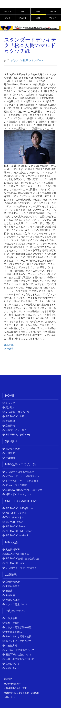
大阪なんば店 (12, 599)
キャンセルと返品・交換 (18, 636)
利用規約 (8, 678)
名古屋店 (10, 595)
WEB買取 (10, 457)
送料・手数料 (12, 622)
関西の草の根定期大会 (17, 554)
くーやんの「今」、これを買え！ (23, 480)
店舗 (38, 18)
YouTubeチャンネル (16, 512)
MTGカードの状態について (19, 650)
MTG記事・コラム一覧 (17, 411)
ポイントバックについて (18, 640)
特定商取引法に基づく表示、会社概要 (21, 692)
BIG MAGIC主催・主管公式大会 (22, 558)
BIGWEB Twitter (14, 521)
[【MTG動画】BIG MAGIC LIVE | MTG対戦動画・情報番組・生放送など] (30, 28)
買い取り (10, 407)
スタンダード (36, 60)
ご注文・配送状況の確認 (18, 627)
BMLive (53, 11)
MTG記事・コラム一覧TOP (19, 471)
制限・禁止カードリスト (18, 494)
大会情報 (22, 18)
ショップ (7, 11)
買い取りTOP (12, 448)
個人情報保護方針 (12, 683)
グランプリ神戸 (19, 60)
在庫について (12, 663)
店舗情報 (10, 425)
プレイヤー (53, 18)
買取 (23, 11)
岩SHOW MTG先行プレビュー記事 (23, 489)
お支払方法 (11, 645)
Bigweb (10, 5)
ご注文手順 (11, 618)
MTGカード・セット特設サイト (22, 476)
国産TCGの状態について (18, 654)
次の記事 (9, 348)
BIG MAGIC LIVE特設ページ (20, 508)
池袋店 (9, 590)
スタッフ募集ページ (16, 604)
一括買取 (10, 453)
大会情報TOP (12, 549)
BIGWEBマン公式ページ (18, 434)
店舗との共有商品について (19, 659)
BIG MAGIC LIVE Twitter (18, 531)
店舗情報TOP (12, 581)
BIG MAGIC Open (15, 563)
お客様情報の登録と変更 (15, 687)
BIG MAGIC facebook (16, 535)
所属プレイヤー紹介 (16, 430)
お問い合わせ (12, 668)
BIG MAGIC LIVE (14, 416)
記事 (38, 11)
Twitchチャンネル (14, 517)
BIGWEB (18, 384)
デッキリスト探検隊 (16, 485)
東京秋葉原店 (12, 586)
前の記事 (9, 345)
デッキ (7, 18)
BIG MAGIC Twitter (15, 526)
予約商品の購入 (13, 631)
